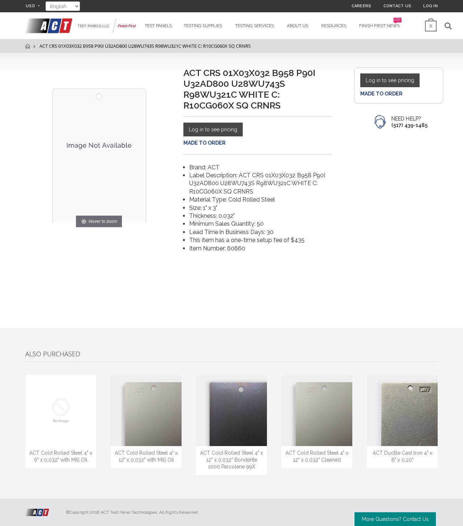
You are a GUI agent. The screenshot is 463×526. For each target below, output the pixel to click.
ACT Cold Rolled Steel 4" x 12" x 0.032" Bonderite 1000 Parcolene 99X (231, 460)
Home (28, 46)
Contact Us (397, 6)
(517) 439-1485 (409, 125)
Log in (430, 6)
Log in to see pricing (213, 129)
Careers (361, 6)
